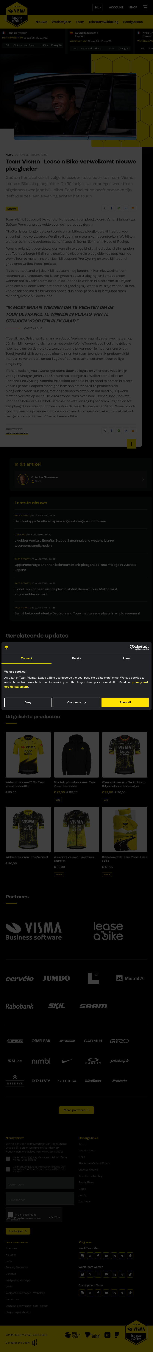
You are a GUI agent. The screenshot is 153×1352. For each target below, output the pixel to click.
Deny (28, 702)
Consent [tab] (26, 658)
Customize (74, 702)
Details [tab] (76, 658)
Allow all (125, 702)
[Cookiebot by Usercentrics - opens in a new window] (132, 647)
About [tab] (126, 658)
